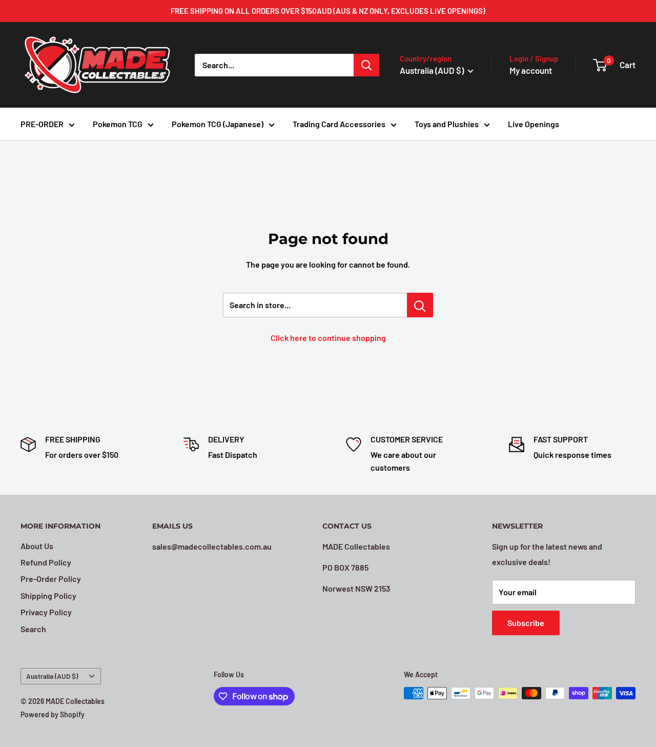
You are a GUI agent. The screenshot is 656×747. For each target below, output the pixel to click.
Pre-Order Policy (50, 578)
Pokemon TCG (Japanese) (217, 124)
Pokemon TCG (117, 124)
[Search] (366, 65)
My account (530, 70)
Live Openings (533, 124)
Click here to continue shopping (328, 337)
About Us (36, 546)
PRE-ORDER (42, 124)
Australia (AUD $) (52, 676)
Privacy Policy (46, 612)
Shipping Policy (48, 595)
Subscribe (525, 623)
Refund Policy (45, 562)
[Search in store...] (420, 305)
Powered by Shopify (52, 714)
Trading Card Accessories (339, 124)
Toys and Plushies (447, 124)
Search (33, 629)
